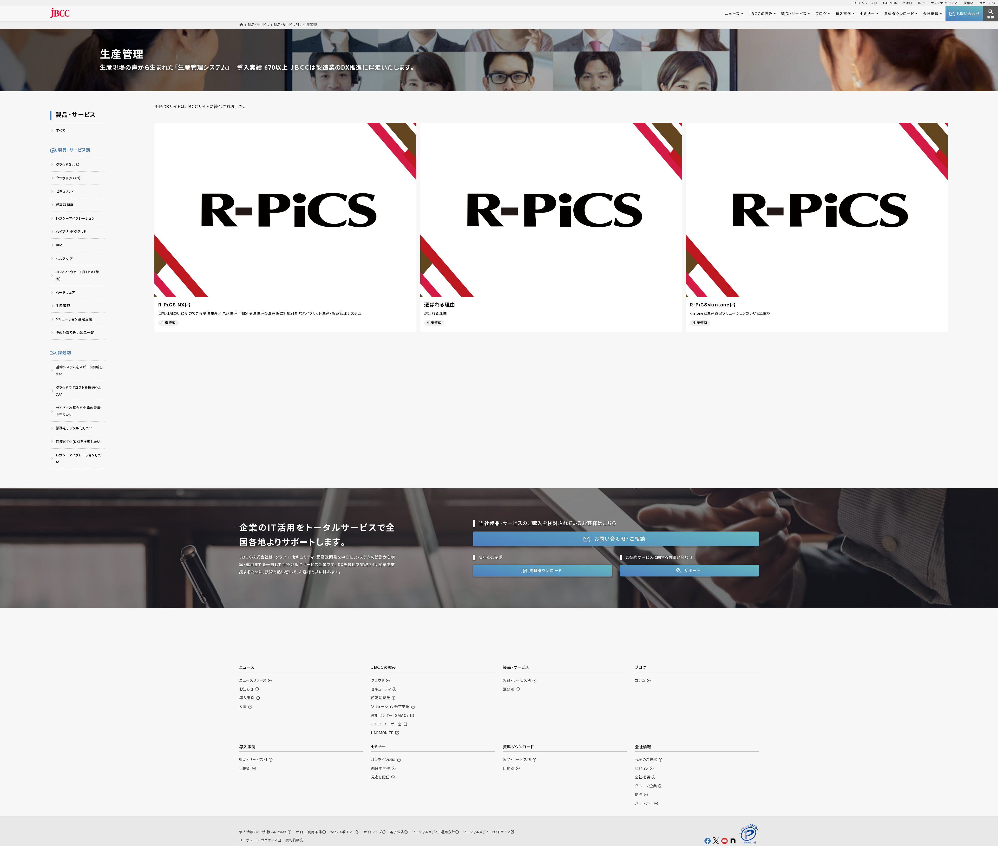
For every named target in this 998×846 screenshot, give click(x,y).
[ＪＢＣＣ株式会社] (59, 13)
